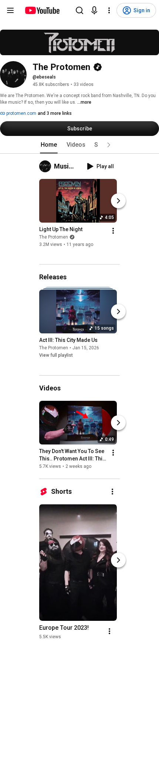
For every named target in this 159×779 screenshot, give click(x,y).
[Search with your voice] (94, 10)
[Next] (118, 200)
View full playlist (56, 355)
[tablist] (79, 145)
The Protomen (53, 237)
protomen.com (20, 113)
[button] (109, 145)
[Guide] (10, 10)
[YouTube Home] (42, 10)
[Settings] (109, 10)
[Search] (79, 10)
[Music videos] (46, 166)
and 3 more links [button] (55, 113)
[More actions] (113, 230)
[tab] (49, 145)
